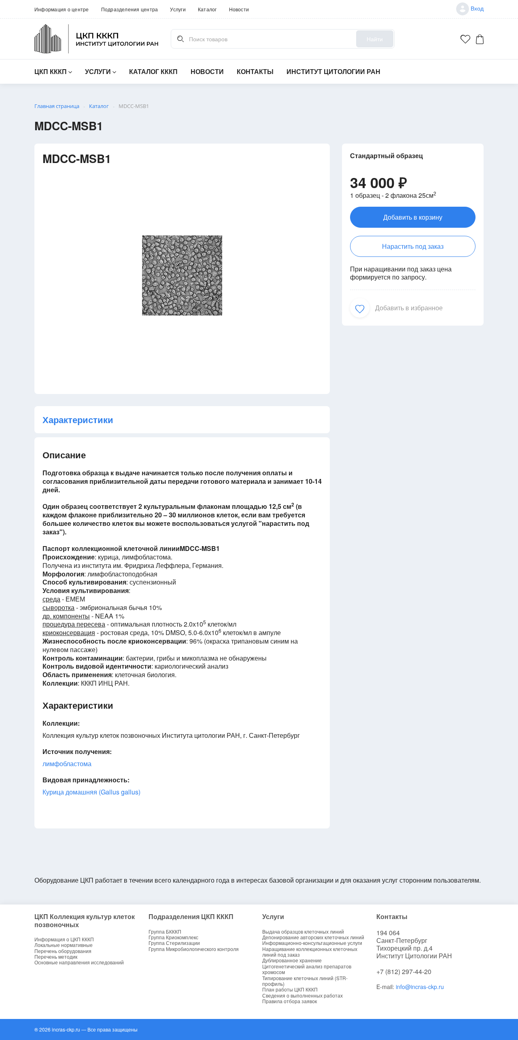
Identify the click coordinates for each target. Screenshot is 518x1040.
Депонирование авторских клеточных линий (313, 937)
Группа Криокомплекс (173, 937)
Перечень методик (55, 957)
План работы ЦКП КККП (290, 989)
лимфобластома (66, 763)
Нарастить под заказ (413, 246)
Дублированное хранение (292, 960)
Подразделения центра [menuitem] (129, 9)
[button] (359, 308)
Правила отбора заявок (289, 1001)
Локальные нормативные (63, 945)
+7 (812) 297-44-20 (403, 971)
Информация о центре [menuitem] (61, 9)
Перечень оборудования (62, 951)
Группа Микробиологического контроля (194, 949)
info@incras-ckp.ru (420, 987)
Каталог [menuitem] (207, 9)
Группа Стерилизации (174, 943)
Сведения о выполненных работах (302, 995)
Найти (375, 39)
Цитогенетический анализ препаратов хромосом (306, 969)
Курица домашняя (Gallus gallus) (91, 791)
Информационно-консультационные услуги (312, 943)
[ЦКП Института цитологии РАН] (96, 38)
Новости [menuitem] (239, 9)
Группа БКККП (165, 931)
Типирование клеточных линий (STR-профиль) (305, 981)
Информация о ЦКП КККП (64, 939)
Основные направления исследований (79, 962)
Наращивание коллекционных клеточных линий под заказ (309, 952)
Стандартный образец (386, 155)
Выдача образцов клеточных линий (303, 931)
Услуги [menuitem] (177, 9)
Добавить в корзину (412, 217)
